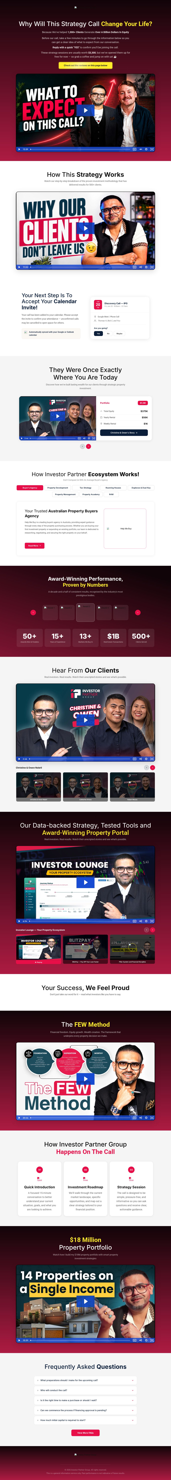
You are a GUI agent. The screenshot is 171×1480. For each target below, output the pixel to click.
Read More (33, 545)
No (108, 333)
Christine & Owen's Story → (124, 432)
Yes (98, 333)
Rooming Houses (113, 488)
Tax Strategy (85, 488)
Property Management (65, 494)
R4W (111, 494)
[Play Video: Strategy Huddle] (85, 228)
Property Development (57, 488)
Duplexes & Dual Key (141, 488)
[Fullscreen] (152, 267)
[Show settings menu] (146, 267)
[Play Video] (19, 267)
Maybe (119, 333)
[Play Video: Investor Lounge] (85, 882)
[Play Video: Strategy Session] (85, 1079)
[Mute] (140, 267)
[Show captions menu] (134, 267)
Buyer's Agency (30, 488)
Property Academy (91, 494)
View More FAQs (85, 1433)
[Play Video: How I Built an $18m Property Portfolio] (85, 1301)
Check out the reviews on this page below (85, 65)
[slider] (80, 267)
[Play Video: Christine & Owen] (57, 416)
